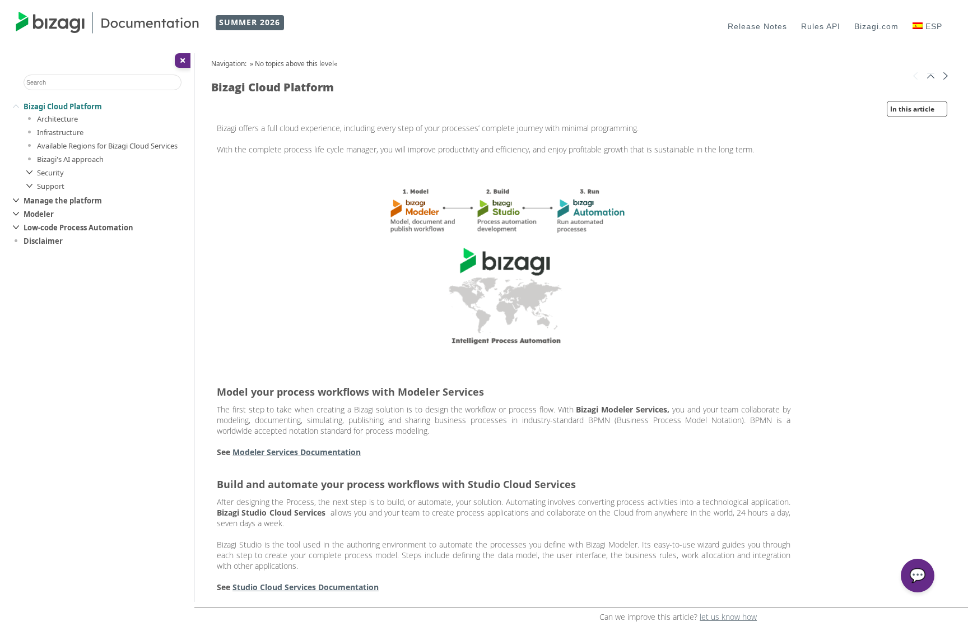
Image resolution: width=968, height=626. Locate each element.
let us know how (728, 616)
